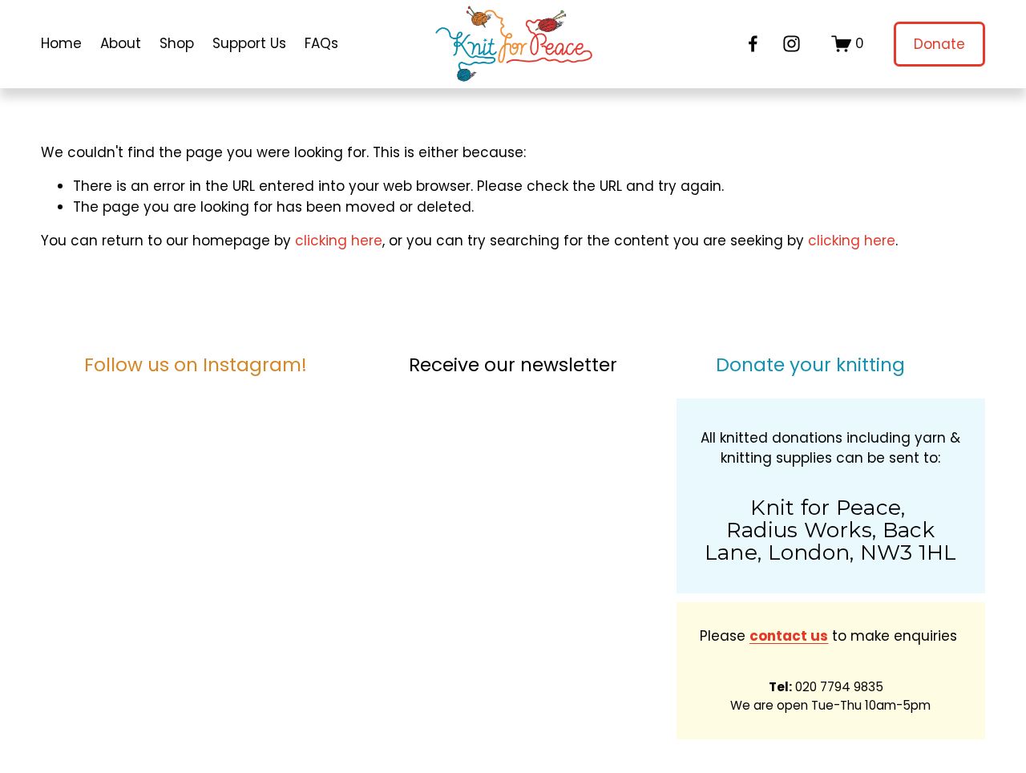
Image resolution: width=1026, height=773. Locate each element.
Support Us (249, 43)
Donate (939, 44)
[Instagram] (792, 44)
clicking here (338, 240)
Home (61, 43)
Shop (177, 43)
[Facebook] (753, 44)
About (120, 43)
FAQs (321, 43)
